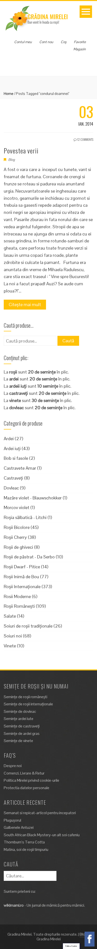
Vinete (10, 646)
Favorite (80, 42)
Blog (11, 159)
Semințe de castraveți (22, 726)
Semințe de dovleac (20, 711)
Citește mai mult (25, 304)
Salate (10, 616)
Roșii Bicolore (17, 527)
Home (8, 93)
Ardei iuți (12, 448)
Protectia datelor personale (26, 787)
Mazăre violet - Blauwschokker (33, 498)
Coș (63, 42)
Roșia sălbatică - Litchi (25, 517)
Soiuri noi (13, 636)
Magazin (79, 49)
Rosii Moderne (17, 596)
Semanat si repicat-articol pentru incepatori (40, 812)
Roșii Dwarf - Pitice (22, 567)
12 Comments (85, 139)
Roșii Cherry (15, 537)
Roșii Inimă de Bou (21, 576)
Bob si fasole (16, 458)
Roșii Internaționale (22, 586)
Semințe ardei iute (18, 718)
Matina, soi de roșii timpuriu (26, 849)
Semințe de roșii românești (25, 696)
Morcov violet (16, 507)
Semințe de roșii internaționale (28, 704)
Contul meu (23, 42)
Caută (68, 341)
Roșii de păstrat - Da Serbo (29, 557)
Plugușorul (12, 820)
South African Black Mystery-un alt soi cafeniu (42, 834)
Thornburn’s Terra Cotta (24, 842)
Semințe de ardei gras (22, 733)
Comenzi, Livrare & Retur (24, 773)
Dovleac (11, 488)
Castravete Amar (20, 468)
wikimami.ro (14, 905)
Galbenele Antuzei (19, 827)
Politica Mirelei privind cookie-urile (31, 780)
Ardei (9, 438)
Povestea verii (21, 150)
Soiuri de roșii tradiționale (28, 626)
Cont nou (46, 42)
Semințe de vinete (18, 740)
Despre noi (13, 765)
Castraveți (13, 478)
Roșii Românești (19, 606)
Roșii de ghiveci (18, 547)
